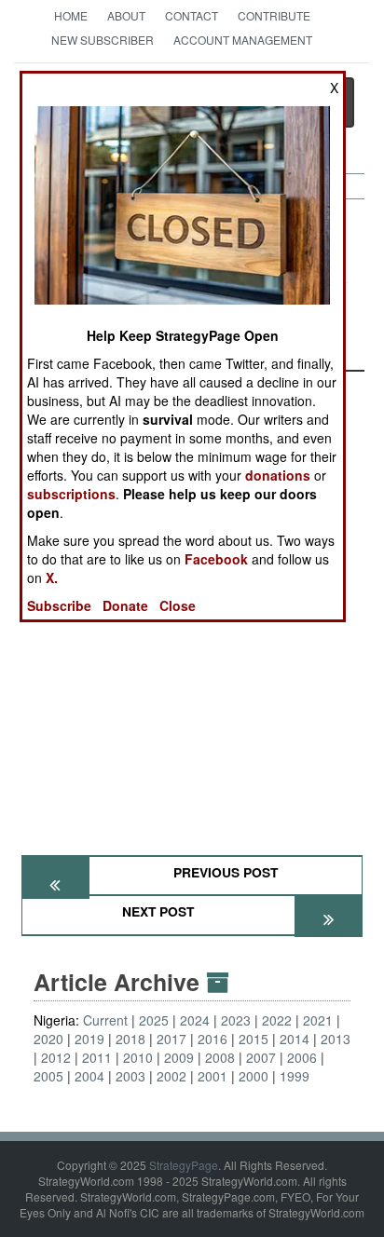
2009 (179, 1057)
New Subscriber (102, 40)
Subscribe (59, 605)
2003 (130, 1076)
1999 (294, 1076)
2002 (171, 1076)
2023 (236, 1020)
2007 (261, 1057)
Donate (125, 605)
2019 (89, 1038)
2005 (48, 1076)
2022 (277, 1020)
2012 (56, 1057)
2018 (130, 1038)
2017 (171, 1038)
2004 (89, 1076)
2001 (212, 1076)
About (126, 15)
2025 (154, 1020)
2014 (294, 1038)
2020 (48, 1038)
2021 (318, 1020)
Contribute (274, 15)
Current (105, 1020)
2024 (195, 1020)
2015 (253, 1038)
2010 (138, 1057)
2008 (220, 1057)
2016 (212, 1038)
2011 (97, 1057)
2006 (302, 1057)
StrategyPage (183, 1165)
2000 (253, 1076)
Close (177, 605)
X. (52, 577)
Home (71, 15)
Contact (191, 15)
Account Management (242, 40)
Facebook (216, 559)
